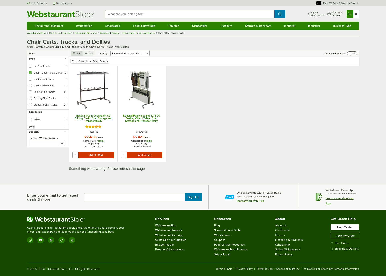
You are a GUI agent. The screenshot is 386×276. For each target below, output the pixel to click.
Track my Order (345, 235)
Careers (280, 235)
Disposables (200, 25)
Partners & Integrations (169, 249)
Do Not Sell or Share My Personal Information (331, 269)
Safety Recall (222, 254)
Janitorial (289, 25)
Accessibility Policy (287, 269)
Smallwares (112, 25)
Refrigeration (84, 25)
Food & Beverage (144, 25)
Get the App (62, 3)
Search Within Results (44, 138)
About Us (281, 225)
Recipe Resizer (164, 244)
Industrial (314, 25)
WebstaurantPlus (165, 225)
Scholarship (282, 244)
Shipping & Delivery (347, 248)
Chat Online (342, 243)
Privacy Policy (244, 269)
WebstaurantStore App (169, 235)
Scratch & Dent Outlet (227, 230)
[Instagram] (30, 240)
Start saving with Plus (250, 200)
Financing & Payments (289, 239)
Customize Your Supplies (170, 239)
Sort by (103, 53)
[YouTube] (40, 240)
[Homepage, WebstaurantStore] (60, 14)
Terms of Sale (224, 269)
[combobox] (189, 14)
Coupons (219, 239)
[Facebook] (51, 240)
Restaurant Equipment (49, 25)
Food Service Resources (229, 244)
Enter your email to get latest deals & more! (52, 197)
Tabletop (173, 25)
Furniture (226, 25)
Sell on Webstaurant (287, 249)
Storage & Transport (258, 25)
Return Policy (283, 254)
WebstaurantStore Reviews (230, 249)
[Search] (62, 143)
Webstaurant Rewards (168, 230)
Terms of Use (264, 269)
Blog (217, 225)
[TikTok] (61, 240)
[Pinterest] (72, 240)
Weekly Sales (222, 235)
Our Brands (282, 230)
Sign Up (193, 197)
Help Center (37, 3)
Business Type (342, 25)
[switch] (352, 53)
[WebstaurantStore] (77, 219)
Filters (32, 53)
